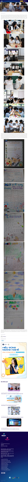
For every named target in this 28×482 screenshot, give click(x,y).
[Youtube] (3, 473)
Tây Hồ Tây (13, 392)
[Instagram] (4, 473)
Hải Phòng (9, 392)
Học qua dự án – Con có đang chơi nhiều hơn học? (8, 405)
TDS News (5, 392)
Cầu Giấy (2, 392)
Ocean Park (17, 392)
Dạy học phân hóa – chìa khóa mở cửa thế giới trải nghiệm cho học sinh (12, 393)
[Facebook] (1, 473)
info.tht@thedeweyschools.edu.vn (5, 443)
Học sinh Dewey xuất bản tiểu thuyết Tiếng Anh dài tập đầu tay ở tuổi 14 (12, 417)
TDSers (3, 340)
